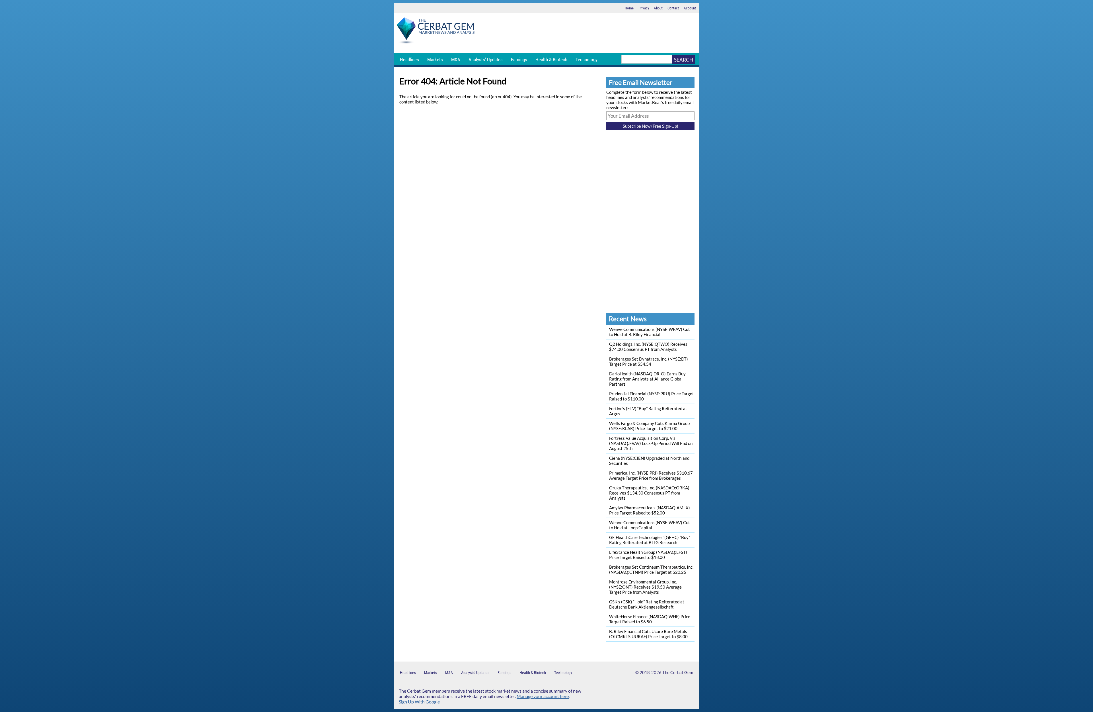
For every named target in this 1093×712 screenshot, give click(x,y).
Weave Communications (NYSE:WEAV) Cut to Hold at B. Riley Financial (649, 332)
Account (690, 8)
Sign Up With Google (419, 701)
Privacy (643, 8)
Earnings (519, 59)
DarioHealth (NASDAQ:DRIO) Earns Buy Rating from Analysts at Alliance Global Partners (647, 378)
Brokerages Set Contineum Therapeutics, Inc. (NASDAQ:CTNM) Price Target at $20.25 (651, 569)
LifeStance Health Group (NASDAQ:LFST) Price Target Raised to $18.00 (648, 555)
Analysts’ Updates (486, 59)
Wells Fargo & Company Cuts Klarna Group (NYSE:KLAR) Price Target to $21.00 (649, 426)
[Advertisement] (588, 33)
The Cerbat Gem (677, 672)
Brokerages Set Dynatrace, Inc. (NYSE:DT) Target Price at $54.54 (648, 361)
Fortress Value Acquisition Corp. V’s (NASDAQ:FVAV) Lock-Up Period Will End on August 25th (651, 443)
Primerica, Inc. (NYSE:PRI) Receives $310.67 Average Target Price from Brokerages (651, 475)
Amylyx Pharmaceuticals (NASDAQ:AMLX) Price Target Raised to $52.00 (649, 510)
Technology (586, 59)
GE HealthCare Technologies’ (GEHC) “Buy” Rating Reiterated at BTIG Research (649, 540)
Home (629, 8)
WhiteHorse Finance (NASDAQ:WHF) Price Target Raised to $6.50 (649, 619)
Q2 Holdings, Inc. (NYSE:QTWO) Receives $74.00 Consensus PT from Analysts (648, 346)
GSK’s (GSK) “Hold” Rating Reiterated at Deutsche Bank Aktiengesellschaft (646, 604)
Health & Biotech (551, 59)
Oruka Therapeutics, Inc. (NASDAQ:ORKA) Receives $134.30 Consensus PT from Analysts (649, 493)
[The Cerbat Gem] (435, 31)
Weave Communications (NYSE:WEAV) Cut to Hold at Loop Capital (649, 525)
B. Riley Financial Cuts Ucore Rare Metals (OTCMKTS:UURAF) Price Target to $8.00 (648, 634)
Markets (435, 59)
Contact (673, 8)
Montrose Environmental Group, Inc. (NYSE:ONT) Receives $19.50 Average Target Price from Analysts (645, 587)
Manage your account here (543, 696)
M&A (455, 59)
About (658, 8)
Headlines (409, 59)
